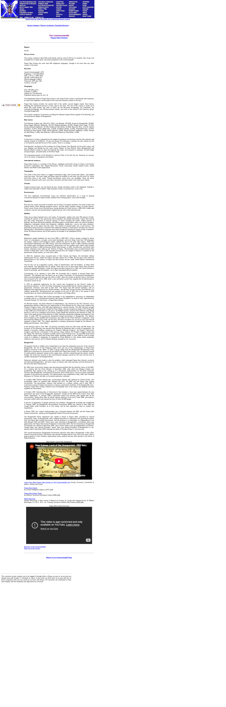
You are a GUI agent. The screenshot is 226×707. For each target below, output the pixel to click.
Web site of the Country (32, 548)
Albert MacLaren (29, 499)
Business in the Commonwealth (35, 547)
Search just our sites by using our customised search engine (47, 19)
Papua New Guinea (30, 488)
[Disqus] (36, 613)
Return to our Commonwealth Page (59, 557)
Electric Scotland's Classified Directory (55, 25)
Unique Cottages (33, 25)
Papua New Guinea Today (33, 493)
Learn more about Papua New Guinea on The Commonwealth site (47, 482)
